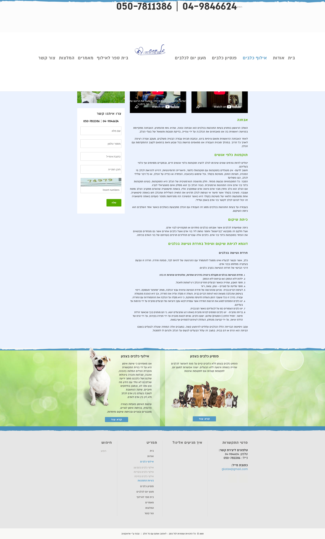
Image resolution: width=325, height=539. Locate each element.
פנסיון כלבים (224, 58)
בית (291, 58)
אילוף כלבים (255, 58)
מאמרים (85, 58)
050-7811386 (91, 121)
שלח (114, 202)
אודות (279, 58)
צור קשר (47, 58)
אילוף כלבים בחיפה (144, 476)
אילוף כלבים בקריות (144, 471)
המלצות (66, 58)
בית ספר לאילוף (112, 58)
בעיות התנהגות (146, 480)
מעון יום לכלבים (190, 58)
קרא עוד (204, 419)
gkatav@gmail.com (235, 469)
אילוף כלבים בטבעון (144, 467)
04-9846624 (111, 121)
